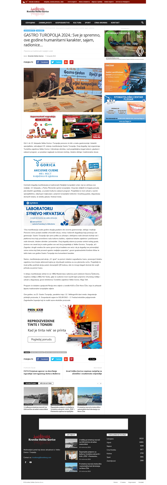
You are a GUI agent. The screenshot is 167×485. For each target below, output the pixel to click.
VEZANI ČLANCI (31, 383)
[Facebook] (26, 462)
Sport (88, 22)
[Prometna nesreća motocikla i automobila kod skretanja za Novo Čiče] (90, 396)
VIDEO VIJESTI (109, 2)
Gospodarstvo (62, 22)
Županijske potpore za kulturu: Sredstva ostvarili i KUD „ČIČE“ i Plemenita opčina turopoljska (63, 409)
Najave (109, 446)
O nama (123, 482)
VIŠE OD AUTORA (46, 383)
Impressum (132, 482)
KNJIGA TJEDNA (97, 2)
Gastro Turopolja (37, 352)
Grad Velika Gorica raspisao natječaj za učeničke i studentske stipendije (84, 372)
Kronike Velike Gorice (35, 56)
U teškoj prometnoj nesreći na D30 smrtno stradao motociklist (36, 408)
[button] (142, 22)
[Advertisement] (101, 11)
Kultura (77, 22)
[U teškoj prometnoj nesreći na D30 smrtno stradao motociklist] (36, 396)
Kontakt (115, 22)
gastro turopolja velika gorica (55, 352)
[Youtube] (31, 462)
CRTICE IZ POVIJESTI (123, 2)
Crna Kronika (100, 22)
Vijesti (109, 442)
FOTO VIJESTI (72, 2)
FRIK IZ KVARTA (84, 2)
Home (25, 28)
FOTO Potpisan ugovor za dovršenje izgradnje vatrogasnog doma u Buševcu (42, 372)
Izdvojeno (30, 22)
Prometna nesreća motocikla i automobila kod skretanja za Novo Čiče (89, 409)
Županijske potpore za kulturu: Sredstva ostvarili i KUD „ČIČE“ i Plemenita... (89, 454)
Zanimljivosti (45, 22)
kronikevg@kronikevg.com (41, 457)
